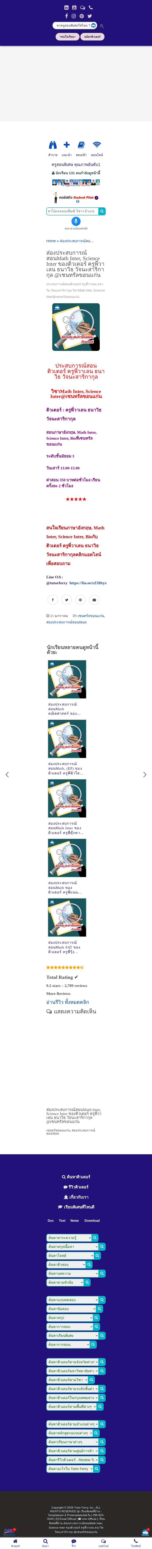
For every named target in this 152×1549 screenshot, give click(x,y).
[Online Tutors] (97, 145)
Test (62, 1220)
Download (92, 1220)
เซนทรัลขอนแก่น (91, 616)
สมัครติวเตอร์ (92, 36)
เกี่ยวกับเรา (78, 1197)
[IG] (74, 16)
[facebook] (66, 16)
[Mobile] (91, 7)
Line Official (89, 1518)
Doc (51, 1220)
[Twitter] (89, 16)
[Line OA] (82, 7)
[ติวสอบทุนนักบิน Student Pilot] (76, 202)
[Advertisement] (76, 82)
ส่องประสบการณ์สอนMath (80, 241)
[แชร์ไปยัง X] (66, 600)
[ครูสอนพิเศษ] (76, 186)
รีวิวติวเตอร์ (77, 1187)
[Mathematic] (67, 145)
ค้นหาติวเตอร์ (78, 1177)
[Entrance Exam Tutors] (81, 145)
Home (51, 241)
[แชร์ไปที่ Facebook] (52, 600)
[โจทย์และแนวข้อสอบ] (145, 1533)
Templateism (56, 1515)
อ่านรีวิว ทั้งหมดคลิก (67, 1002)
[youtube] (74, 7)
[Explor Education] (53, 145)
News (74, 1220)
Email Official (68, 1518)
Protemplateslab (77, 1515)
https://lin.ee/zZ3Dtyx (88, 583)
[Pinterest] (82, 16)
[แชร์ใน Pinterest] (80, 600)
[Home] (66, 7)
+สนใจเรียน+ (68, 36)
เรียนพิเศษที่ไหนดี (78, 1207)
